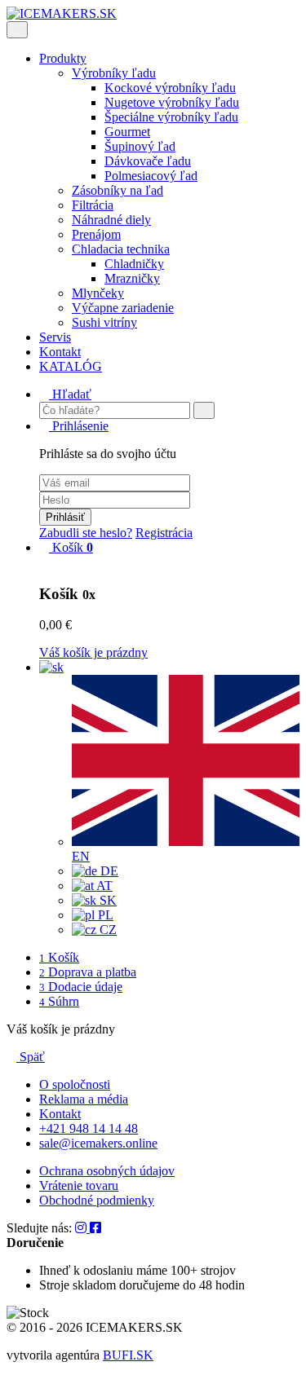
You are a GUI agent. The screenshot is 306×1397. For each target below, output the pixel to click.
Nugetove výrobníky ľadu (171, 102)
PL (104, 915)
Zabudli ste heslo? (85, 533)
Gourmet (127, 132)
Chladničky (134, 264)
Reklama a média (83, 1099)
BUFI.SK (128, 1355)
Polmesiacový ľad (150, 176)
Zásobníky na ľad (117, 190)
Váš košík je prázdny (93, 652)
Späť (30, 1057)
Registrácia (164, 533)
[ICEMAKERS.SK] (62, 13)
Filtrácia (92, 205)
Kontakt (60, 352)
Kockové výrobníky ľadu (170, 88)
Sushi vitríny (104, 322)
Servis (55, 337)
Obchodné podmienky (96, 1200)
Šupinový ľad (139, 146)
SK (106, 900)
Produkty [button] (62, 58)
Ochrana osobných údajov (107, 1171)
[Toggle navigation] (17, 29)
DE (107, 871)
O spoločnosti (74, 1084)
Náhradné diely (111, 220)
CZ (106, 929)
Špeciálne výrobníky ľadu (171, 117)
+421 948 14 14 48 (88, 1128)
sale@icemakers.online (98, 1143)
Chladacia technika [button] (121, 249)
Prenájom (96, 234)
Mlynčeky (98, 293)
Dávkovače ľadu (147, 161)
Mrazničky (132, 278)
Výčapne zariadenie (123, 308)
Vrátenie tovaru (78, 1185)
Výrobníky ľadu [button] (114, 73)
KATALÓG (70, 366)
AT (103, 885)
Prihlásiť (65, 517)
